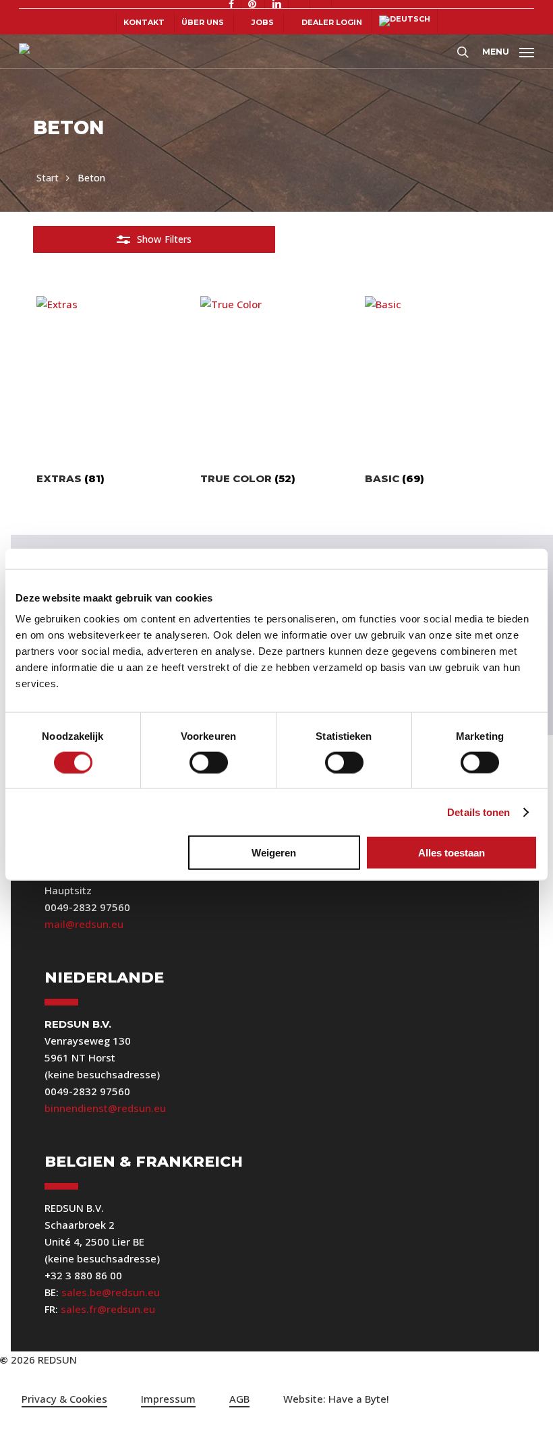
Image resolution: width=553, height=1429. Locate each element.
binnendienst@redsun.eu (105, 1108)
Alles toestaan (451, 852)
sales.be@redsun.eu (110, 1292)
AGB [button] (239, 1398)
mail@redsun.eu (84, 924)
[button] (508, 50)
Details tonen (478, 811)
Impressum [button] (168, 1398)
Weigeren (274, 852)
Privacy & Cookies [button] (64, 1398)
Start (47, 177)
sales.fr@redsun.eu (108, 1309)
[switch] (209, 762)
